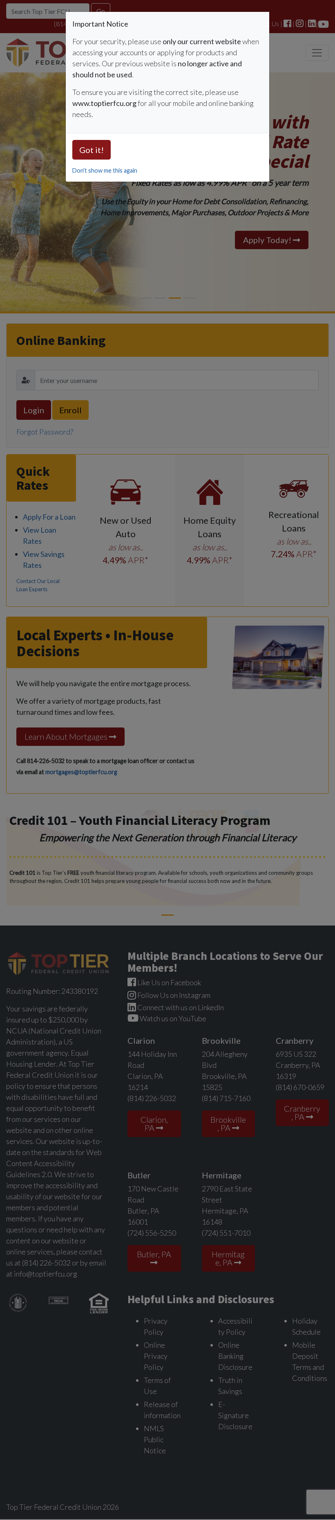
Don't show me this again (104, 170)
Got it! (91, 150)
